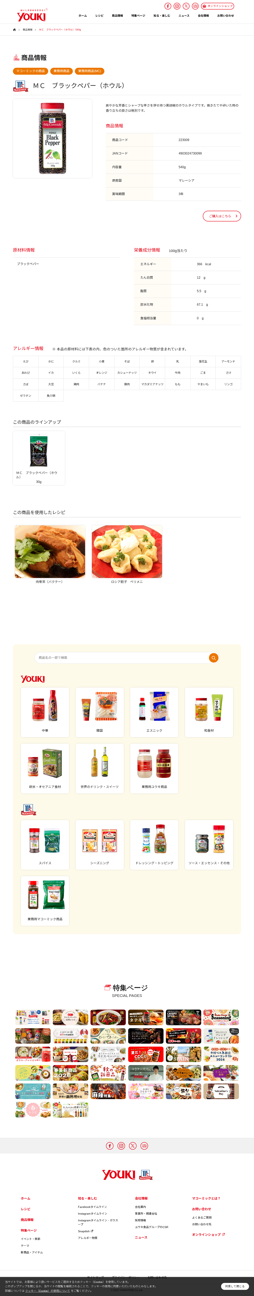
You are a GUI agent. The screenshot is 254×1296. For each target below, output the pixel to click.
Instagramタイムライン (92, 1213)
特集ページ (138, 15)
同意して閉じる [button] (235, 1286)
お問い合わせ (225, 15)
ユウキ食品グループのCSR (151, 1227)
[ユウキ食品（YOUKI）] (30, 15)
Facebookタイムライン (92, 1206)
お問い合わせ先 (202, 1224)
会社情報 (203, 15)
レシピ (99, 15)
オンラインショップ (206, 1234)
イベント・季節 (30, 1239)
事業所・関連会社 (146, 1213)
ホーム (83, 15)
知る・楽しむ (162, 15)
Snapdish (84, 1231)
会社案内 (140, 1206)
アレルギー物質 (87, 1238)
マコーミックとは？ (206, 1198)
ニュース (184, 15)
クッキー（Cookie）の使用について (47, 1290)
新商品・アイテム (32, 1252)
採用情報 (140, 1220)
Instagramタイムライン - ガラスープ (98, 1222)
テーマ (25, 1245)
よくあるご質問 (202, 1217)
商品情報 (117, 15)
